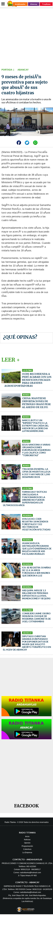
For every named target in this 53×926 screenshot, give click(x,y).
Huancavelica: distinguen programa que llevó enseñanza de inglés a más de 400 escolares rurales (37, 548)
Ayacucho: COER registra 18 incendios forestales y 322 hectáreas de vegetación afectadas (36, 524)
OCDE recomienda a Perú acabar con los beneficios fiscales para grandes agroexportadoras (27, 379)
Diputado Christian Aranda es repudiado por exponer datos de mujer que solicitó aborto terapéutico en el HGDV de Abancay (27, 643)
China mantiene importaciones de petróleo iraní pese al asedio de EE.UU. (36, 403)
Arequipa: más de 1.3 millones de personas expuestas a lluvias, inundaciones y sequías (36, 594)
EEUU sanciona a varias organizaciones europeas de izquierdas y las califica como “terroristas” (36, 450)
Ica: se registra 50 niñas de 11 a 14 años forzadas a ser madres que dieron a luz (36, 571)
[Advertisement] (26, 37)
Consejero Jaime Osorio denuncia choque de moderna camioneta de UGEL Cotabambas (36, 617)
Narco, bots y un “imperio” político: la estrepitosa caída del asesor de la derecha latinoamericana (35, 425)
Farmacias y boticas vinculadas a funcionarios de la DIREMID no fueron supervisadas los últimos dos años (25, 498)
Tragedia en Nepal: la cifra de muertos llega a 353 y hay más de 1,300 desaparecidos (36, 473)
